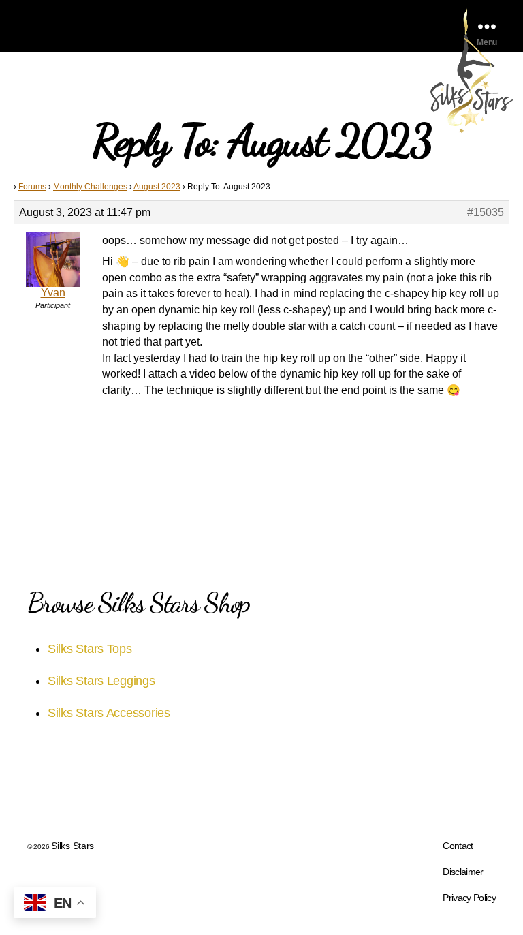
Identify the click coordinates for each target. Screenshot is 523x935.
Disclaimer (463, 871)
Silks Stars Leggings (101, 681)
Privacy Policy (469, 897)
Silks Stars (72, 845)
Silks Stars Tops (90, 649)
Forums (32, 186)
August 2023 (156, 186)
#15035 (485, 212)
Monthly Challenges (90, 186)
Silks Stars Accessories (109, 713)
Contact (458, 845)
